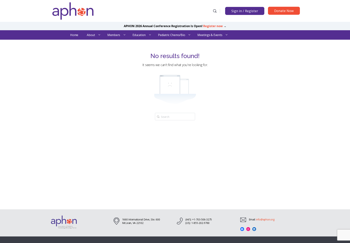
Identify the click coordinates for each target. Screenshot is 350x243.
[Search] (214, 11)
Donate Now (284, 11)
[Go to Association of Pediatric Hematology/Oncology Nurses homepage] (73, 10)
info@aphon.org (265, 219)
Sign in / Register (244, 11)
